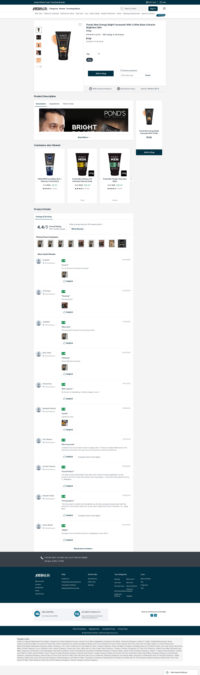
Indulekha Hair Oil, (140, 646)
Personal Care (119, 586)
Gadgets (129, 596)
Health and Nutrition (118, 595)
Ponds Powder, (117, 651)
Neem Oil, (111, 653)
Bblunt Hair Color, (168, 658)
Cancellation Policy (108, 629)
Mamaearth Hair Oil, (151, 655)
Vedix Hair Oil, (86, 648)
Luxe (87, 13)
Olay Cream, (96, 648)
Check (147, 75)
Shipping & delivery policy (70, 588)
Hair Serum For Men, (66, 655)
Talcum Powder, (56, 653)
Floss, (55, 655)
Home (119, 13)
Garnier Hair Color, (129, 644)
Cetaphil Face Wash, (57, 641)
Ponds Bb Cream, (153, 646)
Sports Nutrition (131, 586)
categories (53, 9)
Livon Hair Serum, (167, 646)
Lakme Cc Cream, (158, 644)
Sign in (153, 9)
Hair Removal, (58, 651)
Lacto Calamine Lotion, (44, 648)
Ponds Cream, (115, 644)
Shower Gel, (120, 653)
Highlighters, (99, 641)
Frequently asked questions (71, 582)
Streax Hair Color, (74, 648)
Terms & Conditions (79, 629)
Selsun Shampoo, (60, 648)
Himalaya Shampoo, (159, 653)
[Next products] (131, 179)
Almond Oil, (76, 646)
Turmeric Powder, (121, 648)
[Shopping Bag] (164, 8)
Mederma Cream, (72, 641)
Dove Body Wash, (126, 655)
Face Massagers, (46, 651)
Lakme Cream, (128, 651)
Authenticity (39, 587)
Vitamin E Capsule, (24, 641)
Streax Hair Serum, (54, 644)
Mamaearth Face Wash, (40, 641)
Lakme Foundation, (80, 644)
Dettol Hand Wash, (145, 653)
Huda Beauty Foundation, (85, 651)
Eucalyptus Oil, (133, 648)
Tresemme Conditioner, (94, 658)
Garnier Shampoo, (77, 660)
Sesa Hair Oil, (139, 655)
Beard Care (130, 579)
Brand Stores (92, 579)
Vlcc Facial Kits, (131, 653)
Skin (142, 588)
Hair (142, 582)
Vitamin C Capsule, (157, 651)
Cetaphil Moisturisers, (159, 641)
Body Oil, (120, 658)
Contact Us (65, 579)
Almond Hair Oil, (47, 655)
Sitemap (91, 585)
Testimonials (39, 594)
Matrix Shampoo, (54, 646)
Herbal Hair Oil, (129, 658)
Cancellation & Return (69, 585)
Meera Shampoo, (154, 658)
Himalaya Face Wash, (112, 641)
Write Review (77, 229)
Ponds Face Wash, (30, 644)
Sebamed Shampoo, (33, 655)
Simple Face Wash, (163, 648)
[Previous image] (37, 66)
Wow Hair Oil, (47, 660)
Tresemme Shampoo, (129, 641)
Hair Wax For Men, (77, 658)
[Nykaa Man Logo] (40, 8)
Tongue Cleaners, (100, 653)
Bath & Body (95, 13)
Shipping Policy (94, 629)
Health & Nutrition (108, 13)
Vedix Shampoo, (35, 660)
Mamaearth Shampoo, (39, 646)
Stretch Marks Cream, (41, 653)
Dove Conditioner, (97, 655)
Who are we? (39, 581)
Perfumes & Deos (67, 13)
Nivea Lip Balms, (118, 646)
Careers (38, 584)
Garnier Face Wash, (86, 641)
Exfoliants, (129, 646)
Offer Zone (91, 582)
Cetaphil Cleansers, (104, 646)
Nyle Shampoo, (170, 651)
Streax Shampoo (91, 660)
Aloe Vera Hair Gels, (81, 655)
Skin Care (38, 13)
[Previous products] (36, 179)
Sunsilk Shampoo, (28, 648)
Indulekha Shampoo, (103, 651)
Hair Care (79, 13)
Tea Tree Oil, (67, 646)
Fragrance (144, 585)
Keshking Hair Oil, (109, 658)
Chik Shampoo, (141, 658)
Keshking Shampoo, (111, 655)
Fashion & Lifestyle (51, 13)
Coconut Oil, (42, 644)
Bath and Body (146, 579)
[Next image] (40, 66)
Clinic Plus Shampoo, (147, 648)
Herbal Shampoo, (63, 658)
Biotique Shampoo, (70, 653)
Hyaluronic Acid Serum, (30, 651)
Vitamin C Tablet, (143, 641)
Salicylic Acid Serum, (85, 653)
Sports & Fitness (148, 13)
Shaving (117, 579)
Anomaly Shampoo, (166, 655)
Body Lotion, (92, 644)
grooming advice (73, 9)
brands (62, 9)
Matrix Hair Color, (31, 658)
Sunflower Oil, (67, 644)
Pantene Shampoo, (141, 651)
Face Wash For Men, (88, 646)
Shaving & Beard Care (131, 13)
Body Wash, (26, 646)
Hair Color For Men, (143, 644)
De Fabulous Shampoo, (61, 660)
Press (37, 591)
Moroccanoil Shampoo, (47, 658)
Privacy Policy (123, 629)
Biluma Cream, (69, 651)
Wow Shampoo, (108, 648)
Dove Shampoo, (104, 644)
